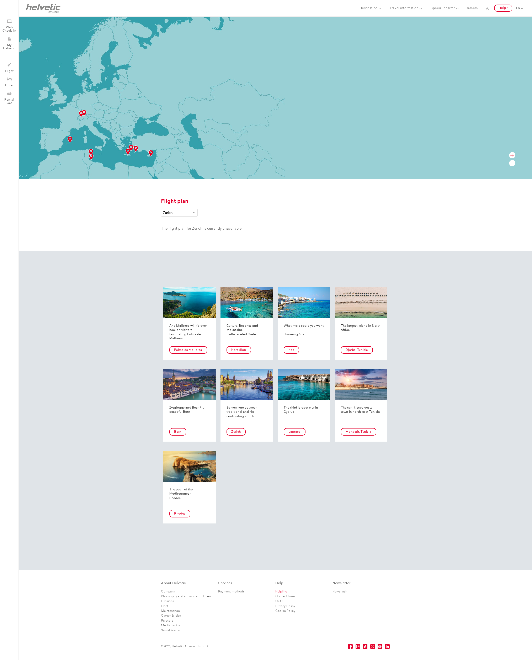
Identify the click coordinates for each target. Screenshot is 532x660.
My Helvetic (9, 47)
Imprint (203, 646)
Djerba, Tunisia (357, 350)
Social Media (170, 630)
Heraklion (238, 350)
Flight (9, 71)
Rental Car (9, 101)
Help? (503, 8)
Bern (177, 431)
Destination (369, 8)
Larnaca (294, 431)
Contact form (285, 596)
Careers (472, 8)
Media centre (170, 625)
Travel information (404, 8)
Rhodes (179, 513)
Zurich (236, 431)
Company (168, 591)
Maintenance (170, 611)
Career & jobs (171, 615)
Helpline (281, 591)
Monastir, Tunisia (358, 431)
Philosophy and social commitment (186, 596)
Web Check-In (9, 29)
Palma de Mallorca (188, 350)
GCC (279, 601)
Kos (291, 350)
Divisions (167, 601)
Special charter (443, 8)
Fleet (164, 606)
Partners (167, 620)
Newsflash (339, 591)
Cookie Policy (285, 611)
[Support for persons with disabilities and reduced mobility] (487, 8)
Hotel (9, 85)
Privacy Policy (285, 606)
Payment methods (231, 591)
